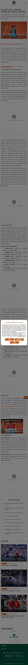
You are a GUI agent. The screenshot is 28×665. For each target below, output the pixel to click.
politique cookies (22, 336)
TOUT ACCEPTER (14, 342)
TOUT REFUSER (9, 339)
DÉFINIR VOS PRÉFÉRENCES (19, 339)
